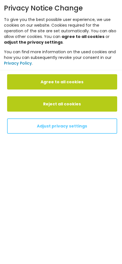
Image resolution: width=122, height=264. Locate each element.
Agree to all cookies (62, 82)
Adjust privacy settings (62, 126)
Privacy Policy (18, 63)
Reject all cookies (62, 104)
